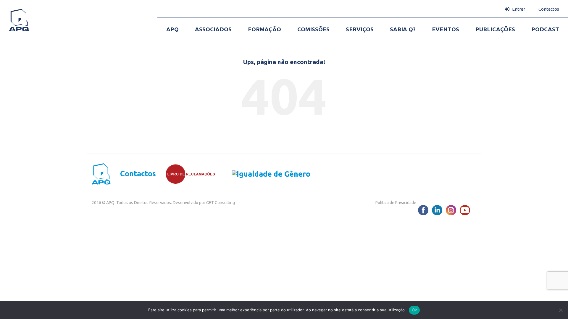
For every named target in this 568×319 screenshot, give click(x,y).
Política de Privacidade (395, 202)
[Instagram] (451, 210)
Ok (414, 309)
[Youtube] (465, 210)
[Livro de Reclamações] (185, 174)
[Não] (561, 310)
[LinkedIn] (437, 210)
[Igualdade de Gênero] (262, 174)
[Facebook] (423, 210)
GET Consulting (220, 202)
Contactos (138, 174)
